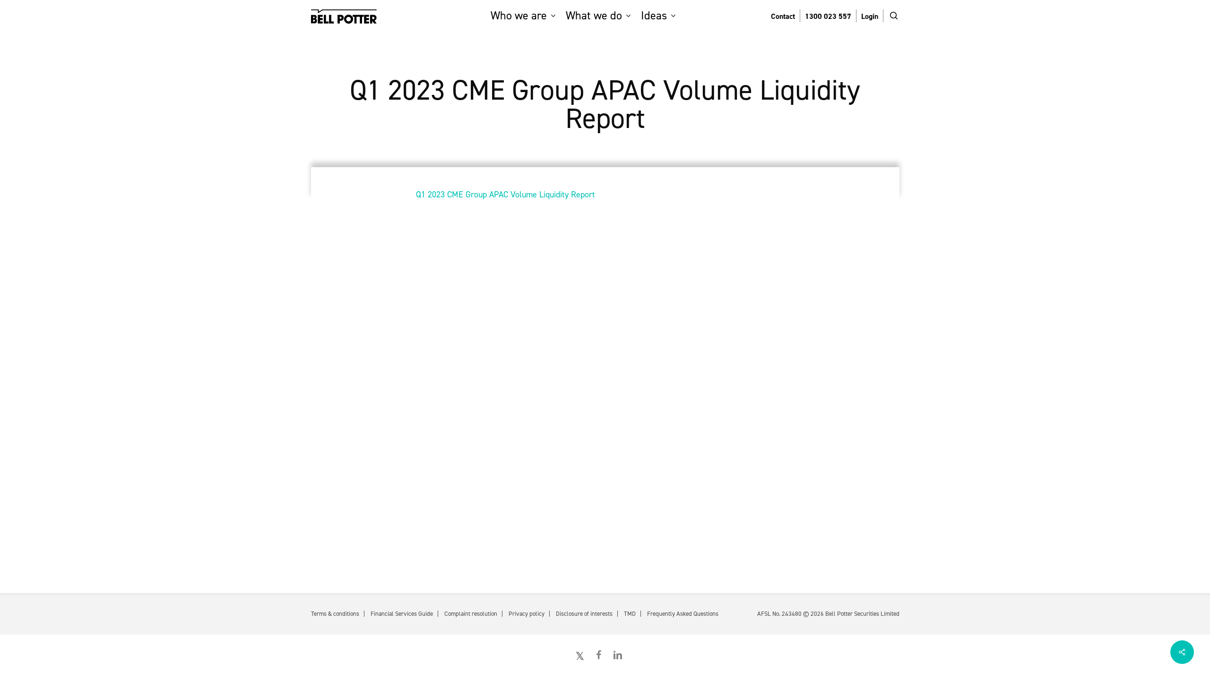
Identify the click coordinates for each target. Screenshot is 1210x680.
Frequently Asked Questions (682, 614)
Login (869, 16)
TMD (630, 614)
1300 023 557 (828, 16)
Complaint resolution (470, 614)
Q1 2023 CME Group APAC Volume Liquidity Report (505, 194)
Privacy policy (526, 614)
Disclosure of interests (584, 614)
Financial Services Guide (402, 614)
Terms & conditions (335, 614)
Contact (783, 16)
